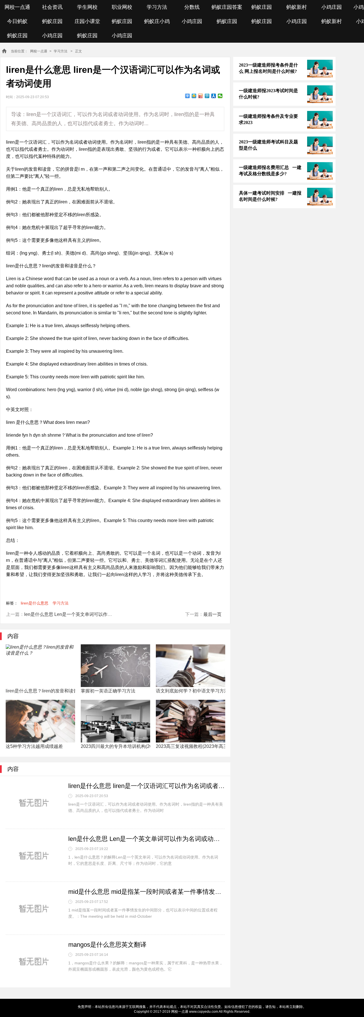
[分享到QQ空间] (194, 96)
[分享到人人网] (213, 96)
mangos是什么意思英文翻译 (107, 944)
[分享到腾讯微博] (207, 96)
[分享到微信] (220, 96)
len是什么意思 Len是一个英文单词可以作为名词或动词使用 (84, 614)
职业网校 (122, 7)
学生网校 (87, 7)
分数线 (192, 7)
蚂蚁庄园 (261, 7)
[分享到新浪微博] (200, 96)
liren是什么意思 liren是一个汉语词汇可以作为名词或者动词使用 (146, 785)
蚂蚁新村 (296, 7)
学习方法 (157, 7)
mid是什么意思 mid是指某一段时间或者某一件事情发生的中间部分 (146, 891)
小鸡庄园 (331, 7)
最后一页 (212, 614)
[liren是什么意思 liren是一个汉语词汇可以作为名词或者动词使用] (34, 803)
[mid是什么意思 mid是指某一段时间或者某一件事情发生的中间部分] (34, 909)
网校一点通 (17, 7)
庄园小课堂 (87, 21)
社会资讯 (52, 7)
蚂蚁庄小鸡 (157, 21)
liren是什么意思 (34, 603)
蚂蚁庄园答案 (227, 7)
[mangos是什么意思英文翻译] (34, 962)
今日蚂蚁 (17, 21)
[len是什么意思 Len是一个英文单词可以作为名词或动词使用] (34, 856)
